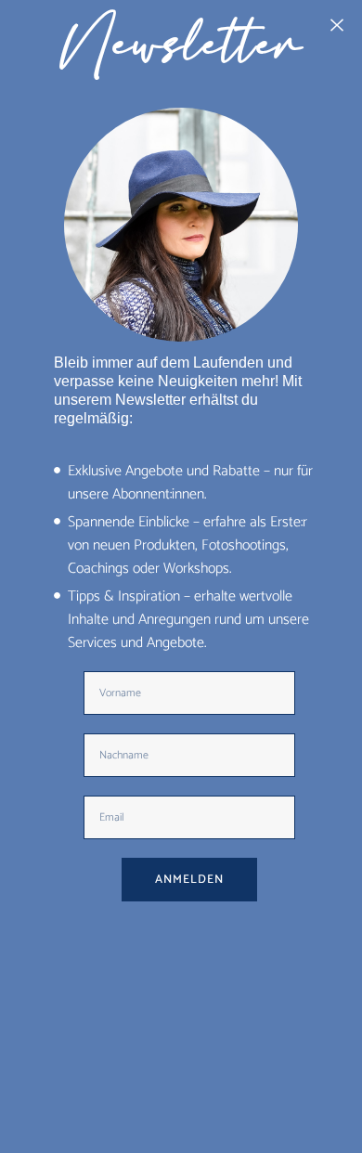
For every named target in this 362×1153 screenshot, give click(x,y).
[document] (181, 576)
